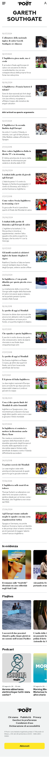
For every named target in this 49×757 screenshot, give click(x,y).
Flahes (7, 596)
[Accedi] (45, 3)
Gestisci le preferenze (24, 720)
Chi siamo (13, 717)
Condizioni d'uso (24, 723)
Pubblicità (25, 717)
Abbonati (24, 745)
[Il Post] (25, 3)
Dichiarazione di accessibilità (24, 726)
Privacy (37, 717)
